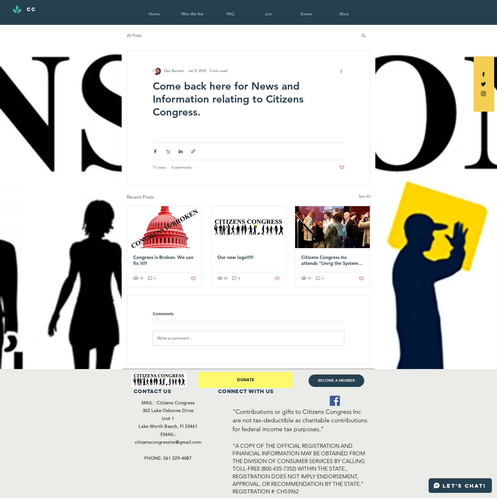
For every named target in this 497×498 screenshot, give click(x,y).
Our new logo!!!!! (235, 257)
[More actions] (341, 71)
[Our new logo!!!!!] (248, 227)
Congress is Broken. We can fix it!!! (163, 260)
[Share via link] (193, 151)
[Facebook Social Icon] (335, 401)
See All (364, 196)
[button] (363, 35)
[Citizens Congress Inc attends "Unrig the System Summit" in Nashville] (332, 227)
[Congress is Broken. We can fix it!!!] (164, 227)
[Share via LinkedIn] (180, 151)
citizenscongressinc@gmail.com (168, 442)
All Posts (134, 35)
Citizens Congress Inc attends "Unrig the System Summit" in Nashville (329, 260)
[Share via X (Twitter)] (167, 151)
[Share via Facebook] (155, 151)
